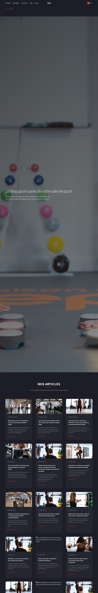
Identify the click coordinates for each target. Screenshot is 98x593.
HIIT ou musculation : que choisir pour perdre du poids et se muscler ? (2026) (18, 467)
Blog (31, 3)
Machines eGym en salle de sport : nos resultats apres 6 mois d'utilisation (78, 560)
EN (91, 3)
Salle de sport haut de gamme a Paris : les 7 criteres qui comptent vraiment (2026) (49, 422)
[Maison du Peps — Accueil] (49, 3)
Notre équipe (16, 3)
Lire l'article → (11, 436)
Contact (37, 3)
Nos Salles (8, 3)
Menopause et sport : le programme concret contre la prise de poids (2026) (18, 422)
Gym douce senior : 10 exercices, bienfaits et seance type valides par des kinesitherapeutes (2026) (78, 422)
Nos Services (25, 3)
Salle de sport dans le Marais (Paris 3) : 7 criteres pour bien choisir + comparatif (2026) (18, 516)
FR (88, 3)
